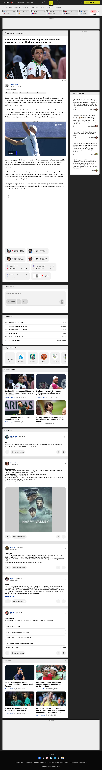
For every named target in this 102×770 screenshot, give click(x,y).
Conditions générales (38, 762)
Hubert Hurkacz (18, 250)
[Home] (3, 7)
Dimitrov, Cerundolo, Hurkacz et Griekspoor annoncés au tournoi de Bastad (49, 393)
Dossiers (49, 7)
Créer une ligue (10, 360)
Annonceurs (29, 762)
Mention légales (64, 762)
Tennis (7, 2)
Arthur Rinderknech (41, 250)
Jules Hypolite (40, 397)
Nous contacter (74, 762)
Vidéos (42, 7)
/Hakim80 (13, 436)
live (93, 11)
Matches (17, 7)
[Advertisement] (51, 24)
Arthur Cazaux (18, 258)
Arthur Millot (40, 424)
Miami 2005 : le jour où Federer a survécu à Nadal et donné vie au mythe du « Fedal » (48, 684)
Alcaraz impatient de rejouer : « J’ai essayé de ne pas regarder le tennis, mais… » (50, 419)
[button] (37, 2)
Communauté (29, 2)
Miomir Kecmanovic (41, 258)
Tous (95, 14)
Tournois (35, 7)
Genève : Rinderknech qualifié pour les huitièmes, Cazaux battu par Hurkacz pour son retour (19, 393)
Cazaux (8, 93)
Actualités (9, 7)
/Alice (12, 612)
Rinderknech (41, 93)
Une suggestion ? (83, 762)
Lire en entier (9, 484)
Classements (26, 7)
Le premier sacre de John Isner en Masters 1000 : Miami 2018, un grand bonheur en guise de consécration (50, 710)
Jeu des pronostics (19, 2)
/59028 (12, 547)
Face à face (57, 7)
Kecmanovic (31, 93)
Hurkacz (22, 93)
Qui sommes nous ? (19, 762)
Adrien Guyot (14, 84)
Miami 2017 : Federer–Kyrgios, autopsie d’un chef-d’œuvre (16, 709)
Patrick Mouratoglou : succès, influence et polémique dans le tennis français (19, 684)
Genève (15, 93)
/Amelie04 (13, 463)
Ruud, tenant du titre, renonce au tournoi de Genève (17, 418)
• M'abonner (21, 436)
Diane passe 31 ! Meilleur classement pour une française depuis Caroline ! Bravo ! (84, 133)
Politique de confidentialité (52, 762)
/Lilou (12, 578)
